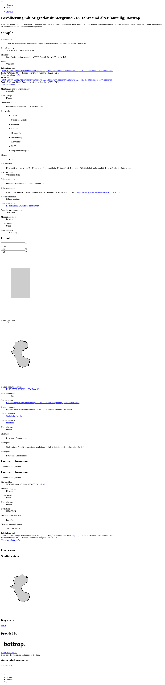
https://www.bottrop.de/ (10, 75)
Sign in (10, 12)
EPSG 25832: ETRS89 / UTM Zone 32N (23, 389)
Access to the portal (9, 652)
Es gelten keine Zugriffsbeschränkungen (22, 206)
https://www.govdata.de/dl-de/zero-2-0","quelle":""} (98, 192)
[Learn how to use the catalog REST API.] (6, 682)
